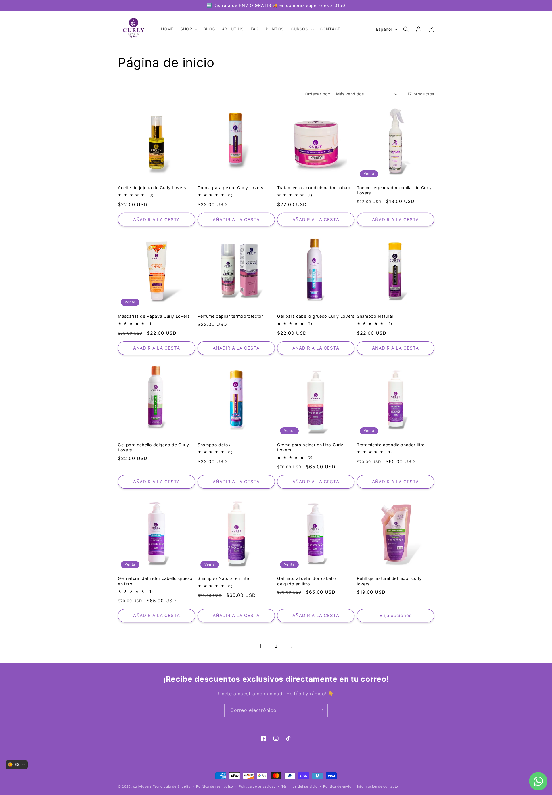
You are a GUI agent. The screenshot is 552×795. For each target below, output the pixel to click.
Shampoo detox (214, 444)
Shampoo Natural (375, 316)
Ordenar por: (317, 93)
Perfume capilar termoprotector (230, 316)
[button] (188, 29)
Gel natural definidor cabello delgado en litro (306, 581)
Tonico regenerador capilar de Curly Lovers (394, 190)
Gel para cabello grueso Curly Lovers (315, 316)
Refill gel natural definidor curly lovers (389, 581)
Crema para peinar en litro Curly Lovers (310, 447)
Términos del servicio (299, 786)
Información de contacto (377, 786)
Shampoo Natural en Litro (224, 578)
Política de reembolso (214, 786)
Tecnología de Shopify (172, 786)
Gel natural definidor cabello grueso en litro (155, 581)
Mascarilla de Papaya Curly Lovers (154, 316)
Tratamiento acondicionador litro (391, 444)
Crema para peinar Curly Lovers (230, 187)
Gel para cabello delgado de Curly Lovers (153, 447)
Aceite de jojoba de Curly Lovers (152, 187)
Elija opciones (395, 615)
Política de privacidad (257, 786)
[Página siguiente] (291, 646)
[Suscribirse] (321, 710)
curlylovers (142, 786)
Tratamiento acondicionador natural (314, 187)
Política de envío (337, 786)
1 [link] (260, 646)
